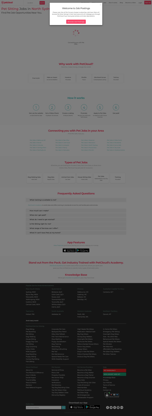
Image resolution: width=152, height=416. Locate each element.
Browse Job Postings (76, 22)
